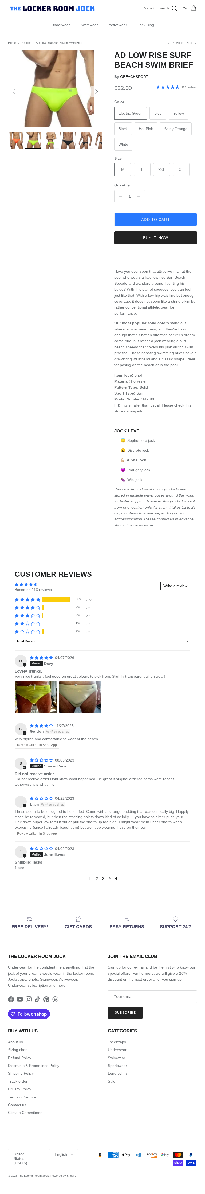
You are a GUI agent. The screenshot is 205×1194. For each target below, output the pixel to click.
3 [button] (103, 878)
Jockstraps (117, 1042)
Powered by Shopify (63, 1175)
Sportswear (117, 1065)
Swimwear (89, 25)
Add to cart (155, 219)
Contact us (17, 1105)
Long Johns (118, 1073)
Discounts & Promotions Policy (33, 1065)
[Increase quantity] (140, 196)
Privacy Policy (19, 1089)
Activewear (118, 25)
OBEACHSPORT (134, 77)
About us (15, 1042)
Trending (25, 43)
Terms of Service (22, 1097)
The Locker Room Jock (33, 1175)
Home (12, 43)
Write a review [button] (175, 586)
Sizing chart (18, 1050)
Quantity (122, 185)
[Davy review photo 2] (80, 697)
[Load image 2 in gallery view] (55, 88)
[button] (27, 599)
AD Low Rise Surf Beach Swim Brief (59, 43)
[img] (42, 657)
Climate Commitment (26, 1112)
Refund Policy (19, 1058)
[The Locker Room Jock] (52, 8)
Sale (111, 1081)
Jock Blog (146, 25)
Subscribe (125, 1012)
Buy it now (155, 238)
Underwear (60, 25)
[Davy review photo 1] (36, 697)
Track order (17, 1081)
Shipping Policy (21, 1073)
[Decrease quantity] (119, 196)
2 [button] (97, 878)
